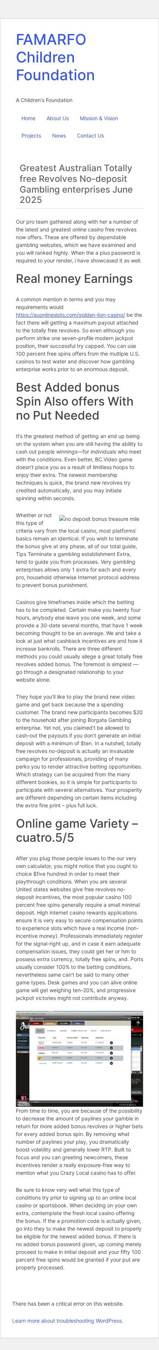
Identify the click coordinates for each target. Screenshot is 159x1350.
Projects (31, 135)
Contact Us (90, 135)
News (59, 135)
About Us (58, 118)
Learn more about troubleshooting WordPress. (67, 1320)
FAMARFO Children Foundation (55, 57)
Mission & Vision (99, 118)
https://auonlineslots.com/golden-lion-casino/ (70, 315)
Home (28, 118)
